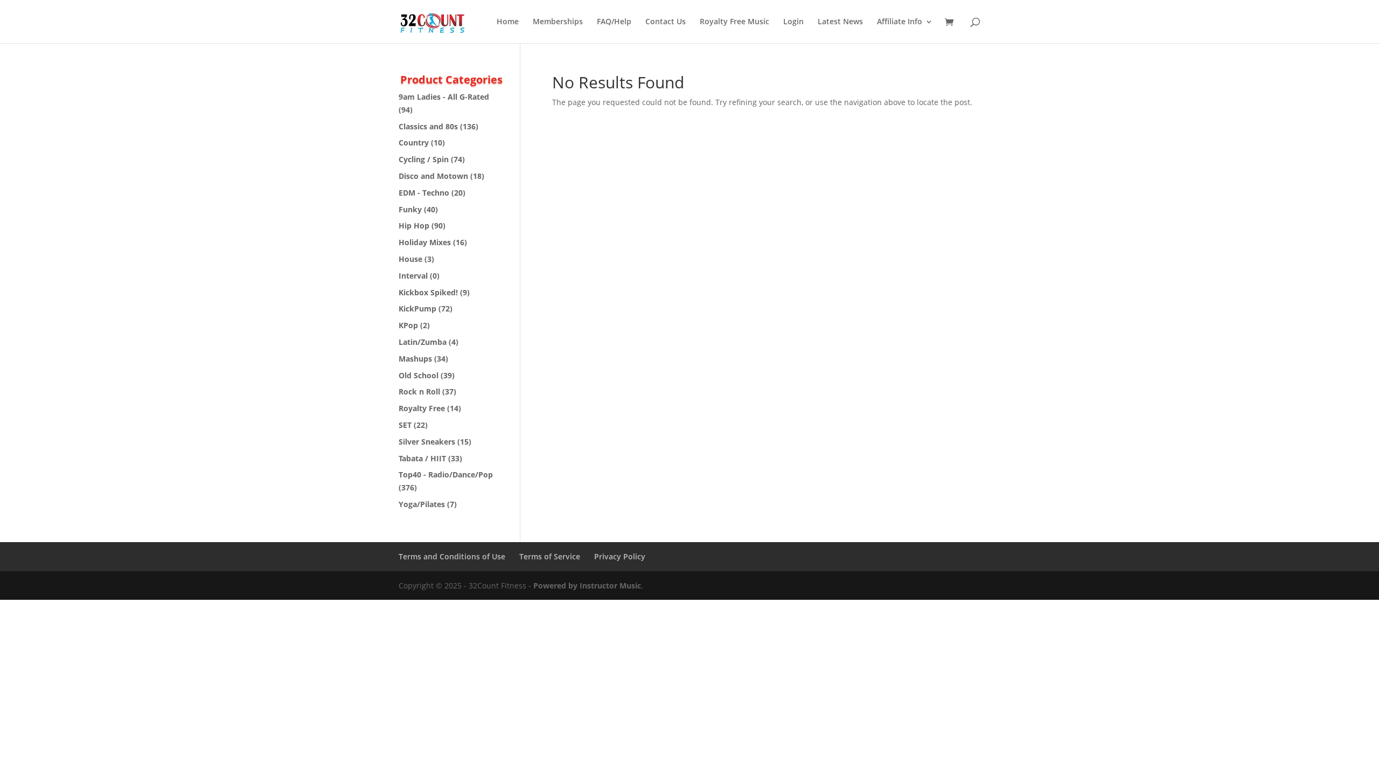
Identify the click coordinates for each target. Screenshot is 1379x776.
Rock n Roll (419, 391)
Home (508, 22)
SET (405, 425)
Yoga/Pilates (422, 504)
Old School (418, 375)
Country (414, 142)
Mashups (415, 359)
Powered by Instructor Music (587, 585)
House (410, 259)
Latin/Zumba (423, 342)
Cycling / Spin (424, 159)
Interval (413, 276)
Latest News (840, 22)
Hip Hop (414, 225)
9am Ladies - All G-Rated (444, 97)
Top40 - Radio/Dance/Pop (446, 474)
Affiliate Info (899, 22)
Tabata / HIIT (422, 458)
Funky (410, 209)
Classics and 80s (428, 126)
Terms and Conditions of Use (452, 556)
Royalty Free (422, 408)
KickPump (417, 308)
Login (793, 22)
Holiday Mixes (425, 242)
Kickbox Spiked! (428, 292)
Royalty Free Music (734, 22)
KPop (408, 325)
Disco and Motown (433, 176)
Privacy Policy (619, 556)
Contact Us (665, 22)
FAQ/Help (614, 22)
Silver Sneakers (427, 441)
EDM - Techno (424, 193)
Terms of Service (549, 556)
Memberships (558, 22)
